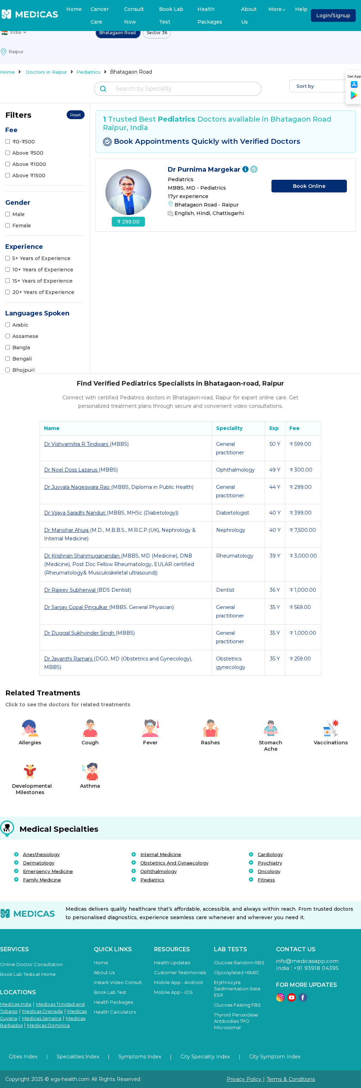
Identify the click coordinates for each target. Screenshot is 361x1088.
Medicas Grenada (42, 1011)
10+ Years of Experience (42, 269)
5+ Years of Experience (41, 258)
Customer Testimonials (180, 972)
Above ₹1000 (29, 164)
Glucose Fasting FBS (237, 1005)
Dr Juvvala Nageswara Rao (77, 487)
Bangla (21, 347)
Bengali (22, 359)
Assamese (25, 336)
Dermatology (38, 863)
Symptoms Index (139, 1056)
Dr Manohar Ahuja (67, 530)
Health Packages (209, 15)
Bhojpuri (23, 370)
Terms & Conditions (291, 1079)
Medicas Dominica (48, 1025)
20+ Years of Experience (43, 292)
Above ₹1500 (28, 175)
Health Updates (172, 962)
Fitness (266, 880)
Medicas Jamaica (41, 1018)
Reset (75, 114)
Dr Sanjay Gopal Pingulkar (76, 607)
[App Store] (354, 86)
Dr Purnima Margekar (205, 169)
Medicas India (15, 1004)
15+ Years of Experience (42, 281)
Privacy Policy (245, 1079)
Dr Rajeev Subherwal (70, 590)
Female (21, 225)
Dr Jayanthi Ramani (69, 659)
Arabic (20, 325)
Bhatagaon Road (118, 32)
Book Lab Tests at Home (28, 974)
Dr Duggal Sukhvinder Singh (80, 633)
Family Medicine (42, 880)
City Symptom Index (274, 1056)
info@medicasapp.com (307, 961)
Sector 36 (157, 32)
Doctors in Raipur (46, 72)
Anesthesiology (41, 854)
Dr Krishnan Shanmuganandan (82, 556)
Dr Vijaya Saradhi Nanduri (75, 513)
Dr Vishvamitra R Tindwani (77, 444)
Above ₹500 (27, 153)
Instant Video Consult (118, 982)
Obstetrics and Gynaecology (174, 863)
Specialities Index (78, 1056)
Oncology (269, 871)
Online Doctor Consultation (31, 964)
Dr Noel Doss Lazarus (71, 470)
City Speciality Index (205, 1056)
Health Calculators (115, 1012)
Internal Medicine (160, 854)
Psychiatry (270, 863)
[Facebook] (303, 999)
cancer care (100, 15)
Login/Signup (333, 15)
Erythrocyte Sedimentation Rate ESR (237, 988)
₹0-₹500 (23, 142)
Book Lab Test (171, 15)
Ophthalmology (158, 871)
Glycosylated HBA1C (236, 972)
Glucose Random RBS (239, 962)
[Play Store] (354, 98)
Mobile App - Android (178, 982)
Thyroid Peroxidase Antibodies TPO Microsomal (236, 1021)
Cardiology (270, 854)
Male (18, 214)
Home (74, 9)
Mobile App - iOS (173, 992)
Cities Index (23, 1056)
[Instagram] (280, 999)
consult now (134, 15)
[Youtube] (291, 999)
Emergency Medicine (48, 871)
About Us (249, 15)
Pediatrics (88, 72)
